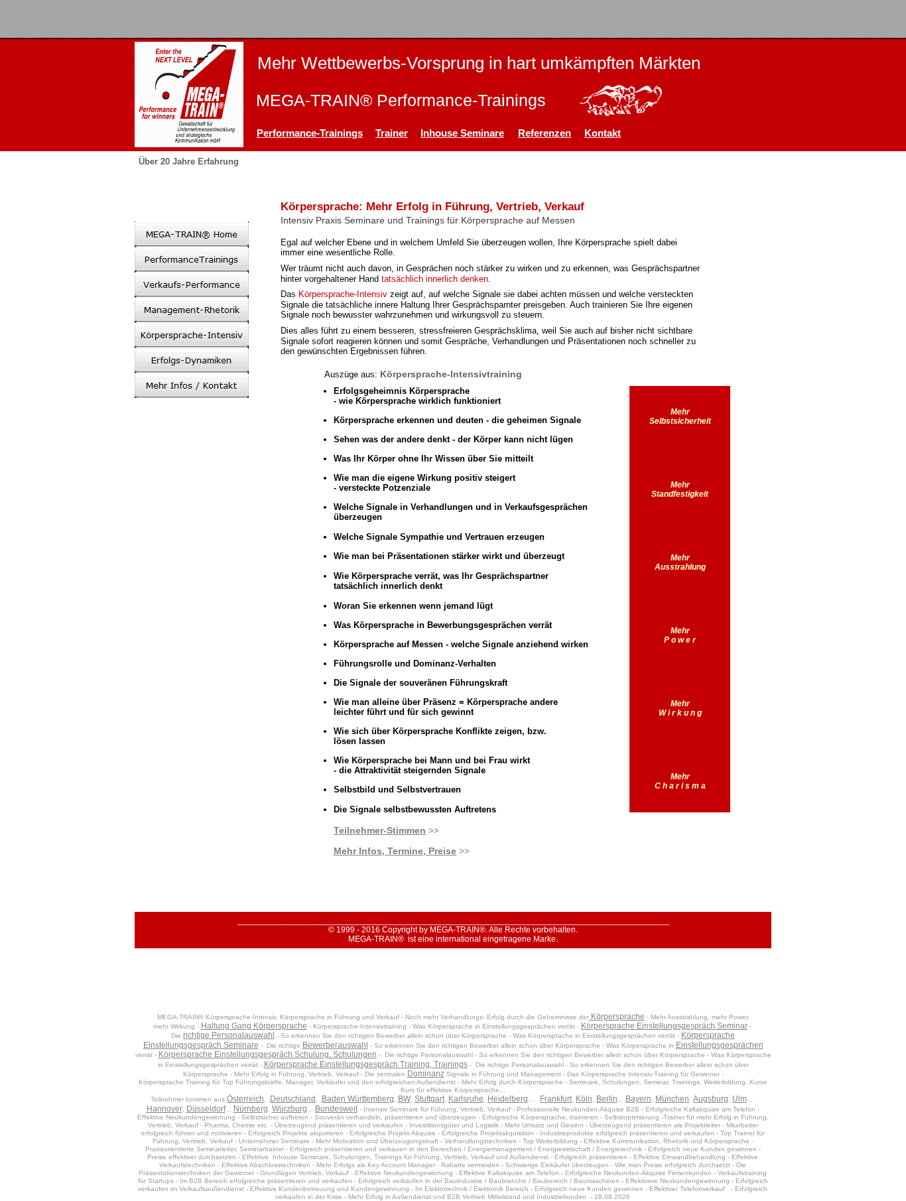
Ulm (739, 1099)
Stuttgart (429, 1099)
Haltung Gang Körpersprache (254, 1026)
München (672, 1099)
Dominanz (425, 1073)
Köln (584, 1099)
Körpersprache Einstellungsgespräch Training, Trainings (366, 1064)
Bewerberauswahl (335, 1045)
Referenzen (544, 133)
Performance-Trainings (310, 133)
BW (404, 1099)
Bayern (638, 1099)
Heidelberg (507, 1099)
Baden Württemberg (358, 1099)
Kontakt (602, 133)
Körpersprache (617, 1016)
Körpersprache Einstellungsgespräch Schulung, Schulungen (268, 1054)
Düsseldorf (206, 1108)
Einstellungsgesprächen (719, 1045)
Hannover (164, 1108)
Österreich (245, 1099)
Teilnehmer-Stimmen (380, 830)
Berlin (606, 1099)
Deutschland (293, 1099)
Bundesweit (336, 1108)
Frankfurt (556, 1099)
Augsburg (710, 1099)
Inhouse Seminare (462, 133)
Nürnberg (250, 1108)
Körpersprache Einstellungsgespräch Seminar (664, 1026)
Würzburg (289, 1108)
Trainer (391, 133)
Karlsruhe (466, 1099)
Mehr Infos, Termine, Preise (395, 851)
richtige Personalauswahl (229, 1035)
